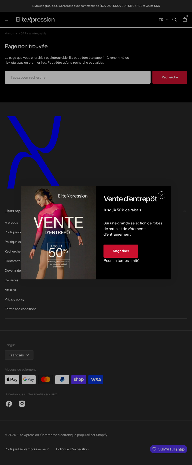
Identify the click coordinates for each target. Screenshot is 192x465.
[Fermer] (161, 195)
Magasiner (121, 251)
